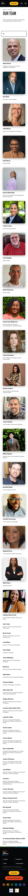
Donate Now (14, 3)
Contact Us (19, 859)
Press (5, 863)
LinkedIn (11, 884)
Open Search (22, 3)
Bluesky (16, 884)
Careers (6, 859)
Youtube (3, 884)
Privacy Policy (19, 863)
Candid (17, 890)
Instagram (7, 884)
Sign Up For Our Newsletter (14, 878)
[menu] (25, 3)
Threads (24, 884)
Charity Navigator (11, 890)
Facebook (20, 884)
